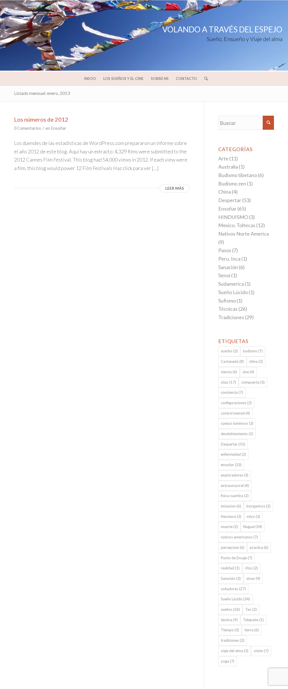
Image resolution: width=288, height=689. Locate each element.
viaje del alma (234, 650)
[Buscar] (204, 78)
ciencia (229, 372)
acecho (229, 351)
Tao (251, 609)
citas (228, 382)
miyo (253, 516)
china (256, 361)
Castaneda (232, 361)
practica (259, 547)
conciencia (232, 392)
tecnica (229, 620)
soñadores (233, 589)
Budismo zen (232, 183)
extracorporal (235, 485)
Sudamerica (231, 284)
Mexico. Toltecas (236, 225)
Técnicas (228, 309)
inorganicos (258, 506)
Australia (228, 167)
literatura (231, 516)
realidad (230, 568)
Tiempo (230, 630)
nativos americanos (239, 537)
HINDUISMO (233, 217)
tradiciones (232, 640)
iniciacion (231, 506)
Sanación (228, 267)
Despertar (229, 200)
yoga (227, 661)
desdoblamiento (237, 433)
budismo (253, 351)
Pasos (224, 250)
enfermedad (233, 454)
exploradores (234, 475)
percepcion (232, 547)
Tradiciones (231, 317)
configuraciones (236, 403)
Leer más (174, 188)
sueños (230, 609)
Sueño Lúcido (233, 292)
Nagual (252, 526)
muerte (229, 526)
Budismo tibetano (237, 175)
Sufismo (227, 300)
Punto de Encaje (236, 558)
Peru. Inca (229, 259)
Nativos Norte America (243, 234)
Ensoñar (58, 128)
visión (261, 650)
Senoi (224, 275)
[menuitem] (90, 78)
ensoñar (231, 464)
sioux (253, 578)
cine (248, 372)
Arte (223, 158)
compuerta (253, 382)
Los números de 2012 (41, 119)
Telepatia (253, 620)
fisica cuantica (235, 495)
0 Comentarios (27, 128)
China (224, 192)
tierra (251, 630)
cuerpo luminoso (237, 423)
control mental (235, 413)
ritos (251, 568)
